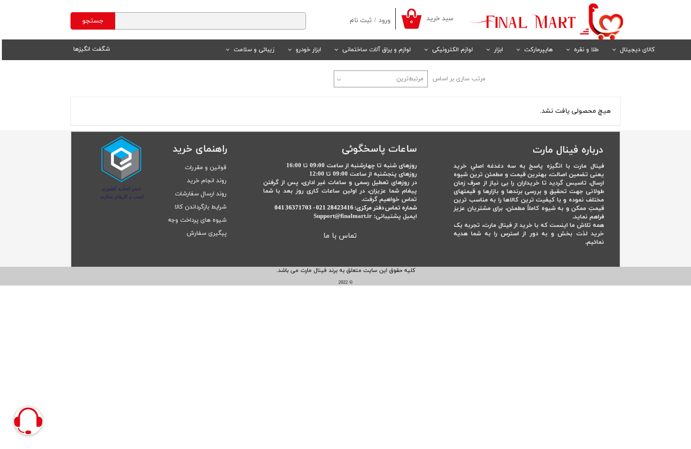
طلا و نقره (586, 50)
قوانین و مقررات (206, 167)
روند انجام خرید (207, 181)
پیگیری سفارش (207, 233)
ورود (384, 20)
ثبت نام (361, 20)
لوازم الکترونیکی (452, 50)
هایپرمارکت (538, 50)
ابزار (498, 50)
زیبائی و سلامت (254, 50)
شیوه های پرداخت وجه (197, 220)
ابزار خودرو (308, 50)
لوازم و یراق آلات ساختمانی (376, 50)
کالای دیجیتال (637, 50)
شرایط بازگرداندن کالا (201, 207)
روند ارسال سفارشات (201, 194)
